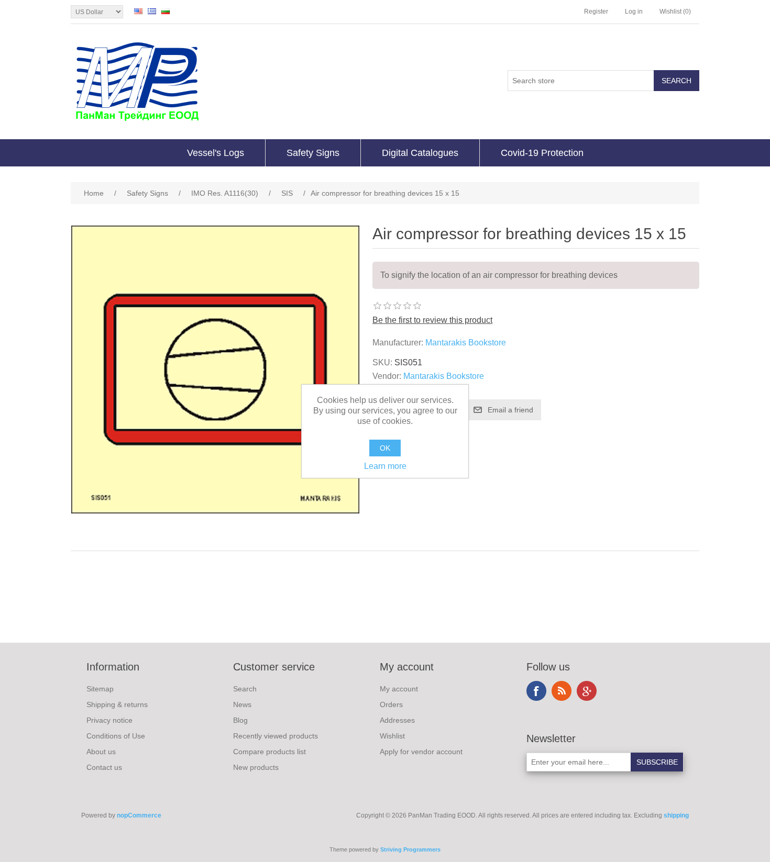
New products (256, 767)
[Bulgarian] (165, 11)
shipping (676, 815)
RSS (561, 691)
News (242, 704)
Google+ (587, 691)
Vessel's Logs (215, 153)
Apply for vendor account (421, 751)
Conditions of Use (115, 736)
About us (101, 751)
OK (385, 448)
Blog (240, 720)
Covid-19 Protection (542, 153)
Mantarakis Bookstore (465, 342)
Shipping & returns (117, 704)
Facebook (536, 691)
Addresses (397, 720)
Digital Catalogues (420, 153)
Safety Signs (313, 153)
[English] (138, 11)
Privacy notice (109, 720)
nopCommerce (139, 815)
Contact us (104, 767)
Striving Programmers (410, 849)
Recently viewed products (275, 736)
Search (245, 689)
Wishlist (392, 736)
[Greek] (152, 11)
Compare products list (269, 751)
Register (596, 11)
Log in (634, 11)
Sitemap (100, 689)
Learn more (385, 466)
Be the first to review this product (432, 320)
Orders (391, 704)
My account (399, 689)
